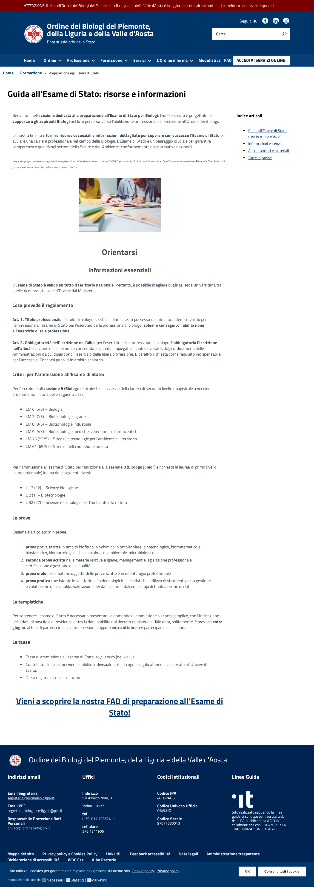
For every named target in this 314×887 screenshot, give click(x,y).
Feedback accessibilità (150, 854)
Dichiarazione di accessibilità (33, 860)
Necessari (55, 880)
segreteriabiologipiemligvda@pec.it (35, 810)
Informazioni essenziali (266, 143)
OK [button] (247, 871)
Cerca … (223, 34)
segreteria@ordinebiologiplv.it (31, 798)
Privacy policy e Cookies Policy (69, 854)
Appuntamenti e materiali (268, 150)
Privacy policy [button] (168, 871)
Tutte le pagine (260, 157)
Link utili (114, 854)
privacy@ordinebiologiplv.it (29, 828)
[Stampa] (284, 34)
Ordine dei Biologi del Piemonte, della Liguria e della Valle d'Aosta (100, 33)
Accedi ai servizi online (261, 60)
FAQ (228, 60)
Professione (78, 60)
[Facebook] (265, 21)
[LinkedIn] (276, 21)
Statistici (77, 880)
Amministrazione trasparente (233, 854)
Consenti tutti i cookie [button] (281, 871)
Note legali (188, 854)
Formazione (111, 60)
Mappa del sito (20, 854)
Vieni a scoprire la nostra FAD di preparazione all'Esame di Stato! (119, 707)
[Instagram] (286, 21)
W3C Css (76, 860)
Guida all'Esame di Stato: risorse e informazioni (267, 133)
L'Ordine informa (172, 60)
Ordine (50, 60)
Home (29, 60)
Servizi (139, 60)
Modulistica (209, 60)
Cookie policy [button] (143, 871)
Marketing (99, 880)
